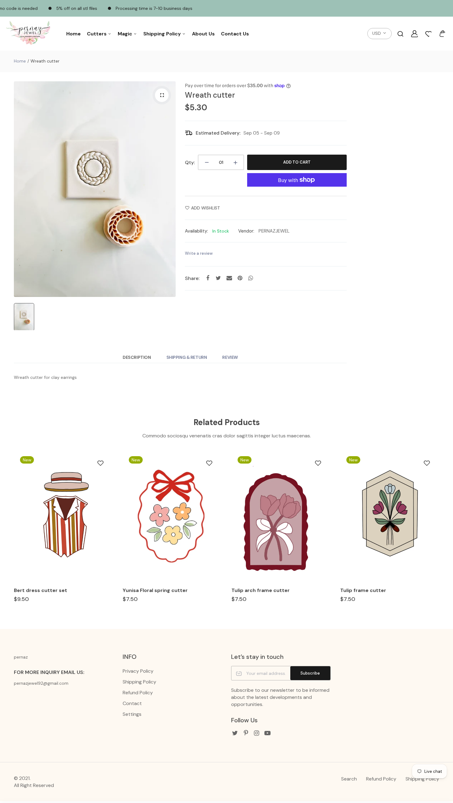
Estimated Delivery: (218, 133)
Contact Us (235, 33)
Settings (132, 714)
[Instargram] (256, 733)
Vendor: (246, 231)
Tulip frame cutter (363, 590)
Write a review (199, 253)
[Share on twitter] (218, 278)
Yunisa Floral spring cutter (155, 590)
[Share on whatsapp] (251, 278)
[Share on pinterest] (240, 278)
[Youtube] (267, 733)
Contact (132, 703)
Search (349, 779)
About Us (203, 33)
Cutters (97, 33)
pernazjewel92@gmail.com (41, 683)
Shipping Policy (162, 33)
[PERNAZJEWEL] (29, 34)
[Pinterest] (246, 733)
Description (137, 357)
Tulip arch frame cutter (260, 590)
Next (440, 532)
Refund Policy (138, 692)
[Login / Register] (414, 33)
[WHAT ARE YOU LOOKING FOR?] (400, 33)
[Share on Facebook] (207, 278)
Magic (125, 33)
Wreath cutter (210, 95)
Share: (192, 278)
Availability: (196, 231)
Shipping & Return (186, 357)
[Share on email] (229, 278)
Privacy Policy (138, 671)
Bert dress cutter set (40, 590)
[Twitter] (235, 733)
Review (230, 357)
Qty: (190, 162)
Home (73, 33)
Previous (13, 532)
